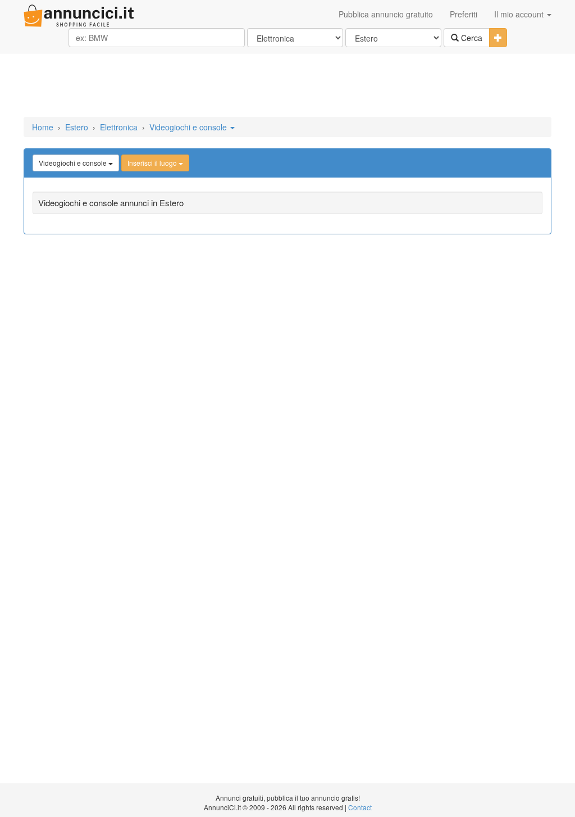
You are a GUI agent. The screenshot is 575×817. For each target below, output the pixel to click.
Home (42, 127)
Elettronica (119, 127)
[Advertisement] (287, 86)
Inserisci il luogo (153, 162)
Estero (76, 127)
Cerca (470, 37)
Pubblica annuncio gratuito (386, 14)
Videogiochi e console (189, 127)
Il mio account (520, 14)
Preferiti (463, 14)
